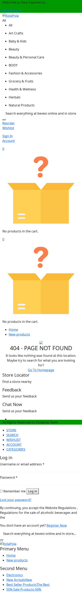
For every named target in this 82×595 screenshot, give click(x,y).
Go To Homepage (41, 370)
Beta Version (11, 10)
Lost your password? (15, 500)
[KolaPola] (10, 15)
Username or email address (22, 464)
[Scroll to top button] (76, 577)
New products (19, 334)
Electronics (14, 575)
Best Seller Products (28, 584)
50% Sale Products (23, 589)
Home (13, 329)
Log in (32, 491)
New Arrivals (19, 580)
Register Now (57, 525)
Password (9, 477)
